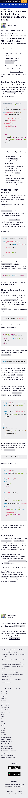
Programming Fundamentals (8, 750)
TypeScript (4, 696)
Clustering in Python (6, 746)
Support (6, 789)
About (22, 784)
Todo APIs (4, 734)
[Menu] (19, 1)
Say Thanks (19, 626)
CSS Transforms (5, 707)
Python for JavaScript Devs (8, 757)
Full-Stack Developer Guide (8, 755)
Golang (3, 728)
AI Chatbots (4, 700)
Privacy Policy (19, 791)
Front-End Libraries (6, 739)
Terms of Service (9, 793)
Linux (2, 719)
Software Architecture (7, 748)
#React (9, 9)
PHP (2, 714)
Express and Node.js (6, 741)
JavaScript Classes (6, 737)
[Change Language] (16, 1)
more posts (12, 617)
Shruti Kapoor (11, 25)
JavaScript (4, 698)
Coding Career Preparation (8, 753)
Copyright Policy (19, 793)
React (2, 721)
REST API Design (5, 712)
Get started (14, 638)
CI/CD (3, 723)
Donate (24, 1)
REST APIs (4, 691)
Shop (22, 786)
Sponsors (11, 789)
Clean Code (4, 694)
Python (3, 730)
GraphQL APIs (5, 705)
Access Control (5, 709)
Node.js (3, 732)
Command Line (5, 703)
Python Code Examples (7, 744)
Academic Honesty (19, 789)
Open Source (17, 786)
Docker (3, 725)
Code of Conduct (10, 791)
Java (2, 716)
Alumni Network (8, 786)
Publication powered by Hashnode (12, 784)
